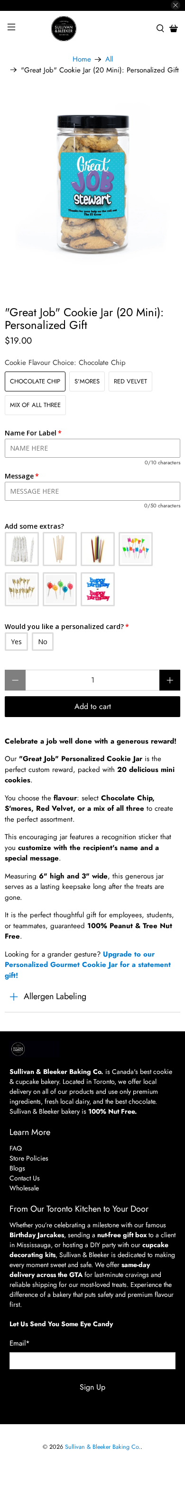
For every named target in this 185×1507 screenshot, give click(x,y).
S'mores (87, 381)
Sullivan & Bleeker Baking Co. (102, 1447)
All (109, 59)
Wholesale (24, 1188)
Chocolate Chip (35, 381)
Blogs (17, 1168)
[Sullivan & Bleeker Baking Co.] (92, 28)
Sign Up (92, 1387)
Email (19, 1343)
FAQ (15, 1148)
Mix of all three (35, 404)
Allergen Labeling (55, 996)
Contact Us (24, 1178)
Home (82, 59)
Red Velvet (130, 381)
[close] (175, 5)
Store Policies (28, 1158)
